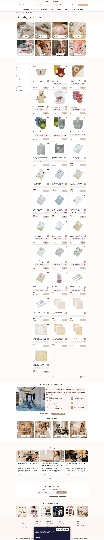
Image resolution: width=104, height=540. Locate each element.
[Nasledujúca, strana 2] (85, 377)
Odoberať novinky (61, 492)
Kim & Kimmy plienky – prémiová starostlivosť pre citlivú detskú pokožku (52, 464)
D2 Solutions (80, 538)
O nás (47, 527)
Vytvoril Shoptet (73, 538)
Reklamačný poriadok (61, 527)
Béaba (19, 88)
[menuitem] (18, 9)
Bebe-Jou (20, 76)
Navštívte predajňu (44, 414)
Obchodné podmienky (61, 523)
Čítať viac (20, 474)
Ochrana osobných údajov (62, 525)
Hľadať (60, 5)
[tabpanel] (25, 429)
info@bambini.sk (58, 408)
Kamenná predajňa (49, 523)
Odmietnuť (59, 529)
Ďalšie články (52, 479)
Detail (46, 87)
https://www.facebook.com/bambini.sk (26, 527)
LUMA (19, 77)
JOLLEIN (19, 84)
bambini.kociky (23, 527)
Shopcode (86, 538)
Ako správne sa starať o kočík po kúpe (27, 464)
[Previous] (17, 430)
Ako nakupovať (48, 525)
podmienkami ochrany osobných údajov (57, 496)
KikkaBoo (20, 86)
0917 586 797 (51, 408)
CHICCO (19, 79)
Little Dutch (20, 83)
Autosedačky (37, 525)
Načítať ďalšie (19, 91)
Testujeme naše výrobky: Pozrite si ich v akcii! (76, 464)
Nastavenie (38, 537)
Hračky (36, 527)
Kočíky (36, 523)
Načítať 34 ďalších (59, 377)
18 (83, 377)
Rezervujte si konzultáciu (58, 414)
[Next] (87, 430)
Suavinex (20, 81)
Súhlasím (66, 529)
